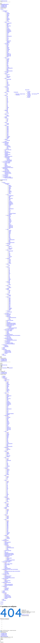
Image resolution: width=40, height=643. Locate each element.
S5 (9, 247)
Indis (9, 236)
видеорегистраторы (10, 328)
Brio (9, 286)
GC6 (9, 200)
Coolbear (10, 220)
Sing (9, 228)
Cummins (10, 308)
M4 (9, 280)
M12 (9, 240)
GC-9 (10, 210)
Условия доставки (8, 351)
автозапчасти (7, 183)
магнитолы (9, 316)
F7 (9, 268)
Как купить (4, 349)
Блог (3, 354)
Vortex (8, 516)
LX (9, 293)
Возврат (6, 353)
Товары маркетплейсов (9, 342)
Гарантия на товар (8, 352)
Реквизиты (6, 346)
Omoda (8, 288)
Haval (8, 266)
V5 (9, 252)
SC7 (9, 209)
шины (8, 332)
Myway (10, 190)
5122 (9, 304)
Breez (10, 185)
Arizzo (10, 238)
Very (9, 237)
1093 (9, 299)
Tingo (10, 295)
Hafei (8, 285)
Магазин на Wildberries (11, 343)
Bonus (10, 231)
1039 (9, 298)
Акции (3, 347)
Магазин (8, 341)
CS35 (10, 259)
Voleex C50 (11, 226)
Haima (8, 245)
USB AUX (8, 322)
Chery (8, 229)
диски (8, 331)
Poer (9, 273)
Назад (6, 378)
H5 (9, 271)
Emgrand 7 (10, 202)
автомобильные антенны (11, 323)
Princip (10, 287)
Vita (9, 254)
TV (7, 321)
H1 (9, 274)
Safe (9, 218)
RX (9, 292)
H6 (9, 267)
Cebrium (10, 186)
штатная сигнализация (13, 327)
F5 (9, 275)
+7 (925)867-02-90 (3, 5)
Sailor (10, 219)
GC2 (9, 205)
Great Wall (9, 215)
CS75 (10, 261)
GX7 (9, 212)
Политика (6, 345)
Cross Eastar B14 (11, 239)
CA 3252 (10, 256)
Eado (9, 262)
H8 (9, 272)
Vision (10, 196)
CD (9, 318)
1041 (9, 255)
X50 (9, 189)
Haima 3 (10, 246)
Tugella (10, 204)
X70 (9, 192)
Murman (10, 191)
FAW (7, 459)
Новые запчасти (8, 340)
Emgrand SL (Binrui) (12, 213)
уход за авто (9, 337)
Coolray (10, 201)
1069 (9, 301)
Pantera (10, 326)
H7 (9, 276)
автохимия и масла (8, 338)
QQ (9, 235)
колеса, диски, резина (9, 329)
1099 (9, 300)
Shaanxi (8, 310)
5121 (9, 305)
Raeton (10, 263)
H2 (9, 269)
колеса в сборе (9, 330)
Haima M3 (10, 248)
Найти (2, 639)
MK (9, 197)
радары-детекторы (10, 320)
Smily (10, 187)
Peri (9, 223)
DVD (10, 319)
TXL (9, 290)
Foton (8, 296)
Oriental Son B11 (11, 242)
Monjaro (10, 214)
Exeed (8, 289)
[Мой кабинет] (1, 357)
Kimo (10, 232)
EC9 (9, 211)
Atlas (9, 199)
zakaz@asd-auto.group (4, 636)
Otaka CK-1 (11, 198)
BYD (7, 477)
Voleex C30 (11, 225)
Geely (8, 194)
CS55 (10, 260)
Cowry (10, 222)
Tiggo (10, 233)
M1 (9, 278)
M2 (9, 282)
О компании (4, 344)
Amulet (10, 230)
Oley (9, 253)
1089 (9, 297)
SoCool (10, 224)
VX (9, 291)
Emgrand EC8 (11, 208)
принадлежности (10, 334)
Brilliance (8, 281)
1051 (9, 307)
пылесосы (8, 336)
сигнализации (9, 325)
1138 (9, 302)
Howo (8, 312)
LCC (9, 207)
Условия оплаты (7, 350)
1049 (9, 303)
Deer (9, 217)
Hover (10, 216)
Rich (9, 241)
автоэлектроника (8, 313)
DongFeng (9, 243)
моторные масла (9, 339)
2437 (9, 257)
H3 (9, 277)
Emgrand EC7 (11, 195)
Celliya (10, 193)
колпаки (8, 333)
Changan (8, 258)
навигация (8, 314)
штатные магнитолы (12, 317)
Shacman (10, 311)
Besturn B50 (11, 250)
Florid (10, 221)
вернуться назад (26, 615)
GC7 (9, 206)
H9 (9, 270)
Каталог (3, 182)
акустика (8, 315)
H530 (10, 284)
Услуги (3, 348)
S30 (9, 244)
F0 (9, 265)
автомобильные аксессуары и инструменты (12, 335)
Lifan (8, 184)
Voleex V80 (11, 227)
